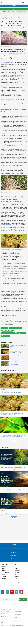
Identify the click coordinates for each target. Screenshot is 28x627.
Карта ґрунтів (14, 558)
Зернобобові (4, 582)
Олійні (3, 584)
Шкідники (17, 570)
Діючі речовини (14, 555)
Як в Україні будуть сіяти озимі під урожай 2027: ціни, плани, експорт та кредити (14, 12)
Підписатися (22, 599)
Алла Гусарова (5, 335)
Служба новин (13, 27)
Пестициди (5, 564)
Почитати (14, 549)
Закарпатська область (15, 328)
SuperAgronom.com (7, 63)
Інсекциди (4, 570)
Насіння (4, 578)
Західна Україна (21, 333)
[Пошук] (23, 2)
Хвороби (17, 584)
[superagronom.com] (6, 2)
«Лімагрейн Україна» (10, 226)
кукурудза (4, 328)
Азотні (16, 574)
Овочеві (16, 568)
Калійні (16, 578)
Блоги (6, 15)
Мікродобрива (18, 582)
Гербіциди (4, 566)
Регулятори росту (5, 572)
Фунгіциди (4, 568)
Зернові (3, 580)
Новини (14, 544)
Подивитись (14, 552)
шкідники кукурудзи (7, 330)
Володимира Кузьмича (10, 224)
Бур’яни (4, 576)
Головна (2, 15)
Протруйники (4, 574)
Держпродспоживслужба (8, 333)
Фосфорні (17, 576)
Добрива (17, 572)
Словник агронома (14, 561)
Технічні (16, 566)
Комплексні (17, 580)
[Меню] (26, 2)
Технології (14, 547)
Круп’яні (16, 564)
